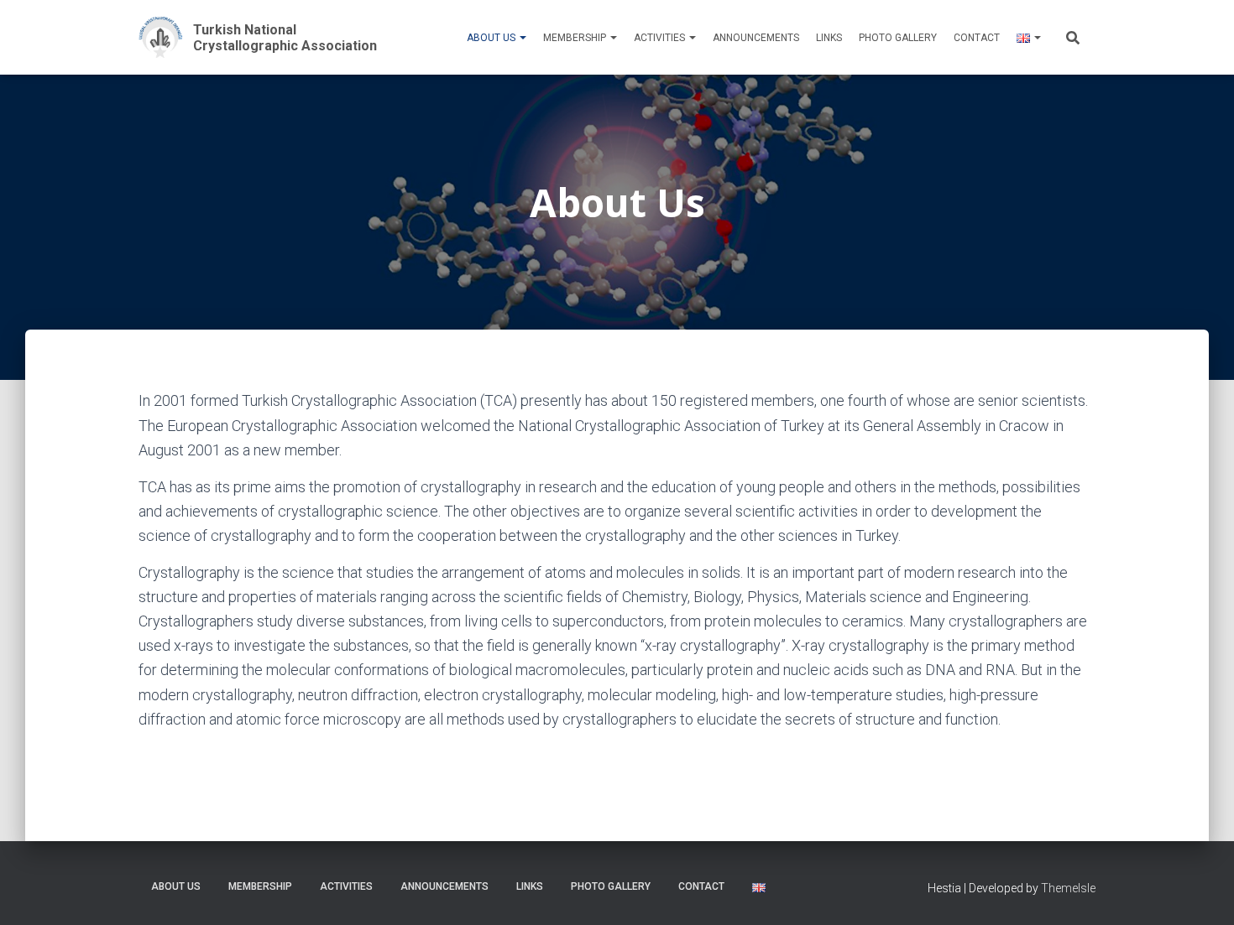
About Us (492, 38)
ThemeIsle (1068, 888)
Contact (977, 38)
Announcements (756, 38)
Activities (661, 38)
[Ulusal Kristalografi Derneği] (271, 37)
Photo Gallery (898, 38)
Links (829, 38)
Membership (576, 38)
